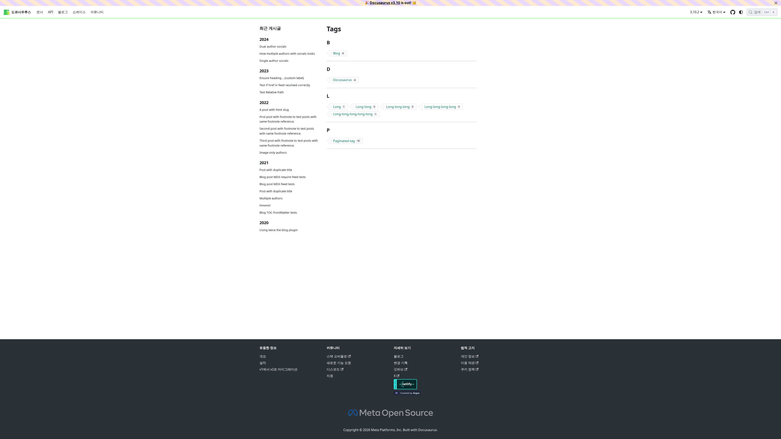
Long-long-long (399, 106)
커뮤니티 (97, 12)
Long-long (365, 106)
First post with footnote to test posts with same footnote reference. (288, 119)
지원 (330, 376)
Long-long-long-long (441, 106)
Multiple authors (271, 198)
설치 (263, 363)
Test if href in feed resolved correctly (285, 85)
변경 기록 (401, 363)
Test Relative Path (272, 92)
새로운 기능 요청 (339, 363)
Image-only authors (273, 152)
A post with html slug (274, 110)
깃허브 (399, 369)
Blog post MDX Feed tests (277, 184)
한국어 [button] (717, 12)
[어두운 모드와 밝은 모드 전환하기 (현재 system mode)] (741, 12)
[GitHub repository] (733, 12)
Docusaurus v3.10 (385, 2)
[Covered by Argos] (407, 394)
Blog (338, 53)
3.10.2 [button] (694, 12)
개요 (263, 356)
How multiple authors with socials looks (287, 53)
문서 (40, 12)
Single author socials (274, 61)
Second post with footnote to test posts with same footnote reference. (287, 131)
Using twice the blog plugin (279, 230)
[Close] (776, 3)
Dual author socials (273, 46)
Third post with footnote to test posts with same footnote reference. (289, 143)
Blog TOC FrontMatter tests (278, 212)
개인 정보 (468, 356)
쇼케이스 (79, 12)
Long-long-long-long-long (354, 114)
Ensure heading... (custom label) (282, 78)
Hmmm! (265, 205)
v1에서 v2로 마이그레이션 (278, 369)
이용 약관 (468, 363)
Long (338, 106)
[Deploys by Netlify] (405, 388)
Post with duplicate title (276, 170)
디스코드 (333, 369)
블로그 (63, 12)
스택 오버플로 (337, 356)
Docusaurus (344, 80)
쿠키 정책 (468, 369)
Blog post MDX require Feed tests (283, 177)
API (50, 12)
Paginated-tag (346, 141)
